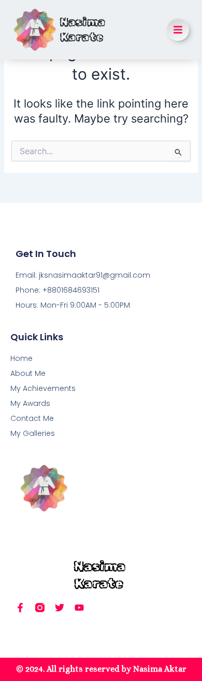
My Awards (30, 403)
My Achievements (43, 388)
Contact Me (32, 418)
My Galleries (32, 433)
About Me (28, 373)
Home (21, 358)
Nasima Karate (82, 29)
